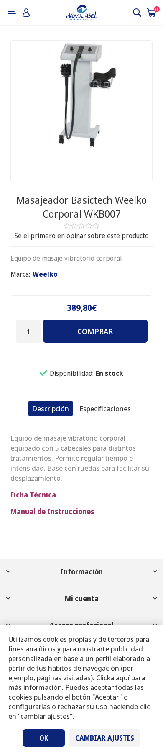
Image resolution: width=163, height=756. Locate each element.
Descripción (50, 408)
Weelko (45, 274)
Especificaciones (105, 408)
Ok (43, 738)
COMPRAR (95, 331)
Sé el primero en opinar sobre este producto (82, 235)
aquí (123, 677)
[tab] (50, 408)
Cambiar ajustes (104, 738)
